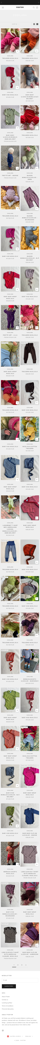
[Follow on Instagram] (3, 1030)
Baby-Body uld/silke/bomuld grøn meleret (10, 137)
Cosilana (10, 55)
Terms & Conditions (7, 1006)
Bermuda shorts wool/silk (10, 872)
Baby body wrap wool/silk (10, 297)
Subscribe (9, 986)
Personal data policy (8, 1009)
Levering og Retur (7, 1003)
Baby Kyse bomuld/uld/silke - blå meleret (10, 794)
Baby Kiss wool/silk (10, 95)
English (28, 1036)
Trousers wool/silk (10, 58)
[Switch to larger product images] (34, 24)
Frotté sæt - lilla (10, 335)
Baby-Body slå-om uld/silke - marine (29, 834)
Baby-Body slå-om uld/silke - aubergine (29, 953)
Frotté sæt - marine (10, 175)
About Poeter (6, 997)
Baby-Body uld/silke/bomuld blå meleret (29, 96)
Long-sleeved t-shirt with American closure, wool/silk (29, 873)
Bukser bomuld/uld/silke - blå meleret (29, 258)
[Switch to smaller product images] (37, 24)
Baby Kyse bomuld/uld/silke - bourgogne (10, 914)
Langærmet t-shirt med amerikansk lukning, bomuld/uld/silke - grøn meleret (10, 529)
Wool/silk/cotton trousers (30, 447)
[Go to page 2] (26, 965)
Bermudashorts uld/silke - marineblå (30, 680)
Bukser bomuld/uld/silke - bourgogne (29, 217)
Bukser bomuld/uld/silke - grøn (29, 177)
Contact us (5, 1000)
